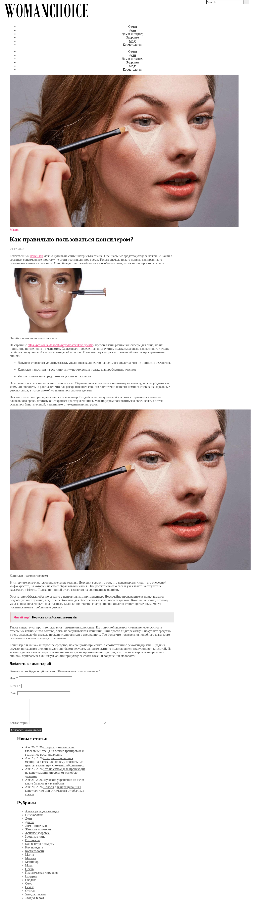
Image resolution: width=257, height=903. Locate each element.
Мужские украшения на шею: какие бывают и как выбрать (54, 781)
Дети (132, 30)
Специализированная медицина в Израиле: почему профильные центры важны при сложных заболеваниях (54, 761)
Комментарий (19, 723)
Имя (14, 678)
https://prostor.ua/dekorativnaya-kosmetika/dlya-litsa (60, 345)
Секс (28, 883)
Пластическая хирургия (41, 872)
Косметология (132, 44)
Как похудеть (34, 847)
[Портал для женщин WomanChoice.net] (46, 19)
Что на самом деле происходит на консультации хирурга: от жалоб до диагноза (55, 772)
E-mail (15, 685)
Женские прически (38, 829)
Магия (14, 229)
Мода (132, 41)
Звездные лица (35, 836)
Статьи (30, 890)
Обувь (29, 869)
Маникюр (32, 861)
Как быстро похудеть (39, 843)
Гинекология (34, 815)
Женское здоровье (37, 833)
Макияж (30, 858)
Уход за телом (34, 898)
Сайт (13, 693)
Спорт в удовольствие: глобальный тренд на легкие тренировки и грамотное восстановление (54, 751)
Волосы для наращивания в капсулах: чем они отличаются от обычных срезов (54, 790)
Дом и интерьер (132, 33)
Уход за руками (35, 894)
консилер (36, 256)
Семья (132, 26)
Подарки (31, 876)
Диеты (29, 822)
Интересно (32, 840)
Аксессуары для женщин (42, 811)
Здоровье (132, 37)
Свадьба (30, 880)
